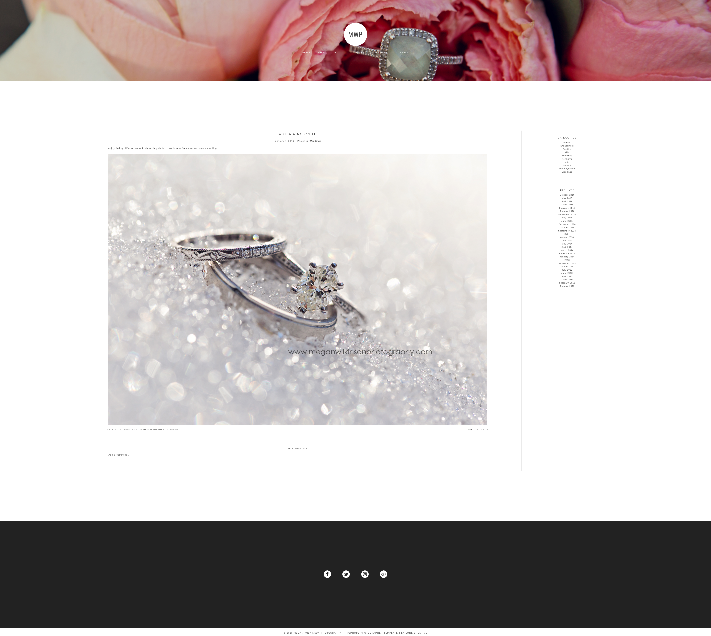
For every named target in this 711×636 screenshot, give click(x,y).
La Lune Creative (414, 633)
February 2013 (567, 283)
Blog (338, 52)
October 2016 (567, 195)
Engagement (567, 146)
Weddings (315, 141)
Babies (567, 142)
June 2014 (567, 240)
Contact (402, 52)
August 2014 (567, 237)
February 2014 (567, 253)
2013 (567, 260)
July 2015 (567, 218)
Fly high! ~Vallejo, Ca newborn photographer (144, 429)
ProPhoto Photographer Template (371, 633)
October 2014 (567, 227)
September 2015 (567, 214)
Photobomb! (478, 429)
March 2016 (567, 205)
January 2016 (567, 211)
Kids (567, 152)
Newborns (567, 159)
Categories (567, 137)
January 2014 (567, 257)
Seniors (567, 165)
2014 (567, 234)
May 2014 (567, 244)
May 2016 (567, 198)
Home (306, 52)
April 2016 (567, 201)
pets (567, 162)
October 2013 (567, 266)
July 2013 (567, 270)
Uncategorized (567, 168)
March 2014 (567, 250)
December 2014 (567, 224)
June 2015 (567, 221)
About (322, 52)
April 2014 (567, 247)
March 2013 (567, 280)
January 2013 (567, 286)
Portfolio (356, 52)
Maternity (567, 155)
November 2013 (567, 263)
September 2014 (567, 231)
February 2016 (567, 208)
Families (567, 149)
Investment (380, 52)
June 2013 (567, 273)
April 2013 (567, 276)
